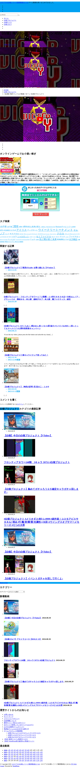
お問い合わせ (8, 714)
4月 (17, 750)
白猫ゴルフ (8, 24)
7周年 (15, 226)
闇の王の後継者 (19, 241)
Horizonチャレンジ (63, 227)
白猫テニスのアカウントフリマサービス (22, 735)
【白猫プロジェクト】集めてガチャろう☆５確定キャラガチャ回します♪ (34, 682)
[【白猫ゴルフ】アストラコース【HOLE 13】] (11, 635)
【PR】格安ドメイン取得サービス (16, 739)
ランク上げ (11, 239)
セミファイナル (43, 236)
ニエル (67, 236)
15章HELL (43, 226)
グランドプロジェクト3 (71, 234)
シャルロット (23, 236)
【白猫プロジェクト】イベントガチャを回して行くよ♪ (33, 578)
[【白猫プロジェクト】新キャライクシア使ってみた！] (11, 351)
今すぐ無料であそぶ (7, 184)
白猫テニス (8, 22)
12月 (41, 752)
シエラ (14, 236)
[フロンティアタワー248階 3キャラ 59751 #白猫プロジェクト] (11, 656)
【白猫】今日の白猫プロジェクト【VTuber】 (28, 435)
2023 (5, 756)
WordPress (16, 766)
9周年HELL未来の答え (31, 227)
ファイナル (73, 236)
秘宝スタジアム (10, 241)
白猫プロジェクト (10, 20)
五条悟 (37, 239)
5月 (20, 750)
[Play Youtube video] (40, 119)
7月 (25, 750)
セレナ (53, 236)
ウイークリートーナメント (55, 229)
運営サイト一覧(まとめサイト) (14, 723)
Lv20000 (73, 226)
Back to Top (4, 583)
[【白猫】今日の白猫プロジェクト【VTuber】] (11, 614)
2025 (5, 752)
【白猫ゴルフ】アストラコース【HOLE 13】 (22, 639)
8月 (28, 750)
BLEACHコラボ (50, 226)
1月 (9, 750)
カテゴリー (4, 592)
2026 (5, 750)
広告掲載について (10, 721)
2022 (5, 758)
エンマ (7, 234)
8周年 (20, 226)
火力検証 (73, 239)
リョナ (32, 239)
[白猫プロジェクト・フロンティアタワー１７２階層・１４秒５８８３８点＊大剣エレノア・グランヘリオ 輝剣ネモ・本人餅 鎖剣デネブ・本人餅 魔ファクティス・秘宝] (11, 293)
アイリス (21, 230)
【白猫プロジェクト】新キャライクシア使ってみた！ (26, 355)
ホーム (6, 18)
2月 (12, 750)
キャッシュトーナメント (31, 234)
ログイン (20, 404)
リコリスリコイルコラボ (23, 239)
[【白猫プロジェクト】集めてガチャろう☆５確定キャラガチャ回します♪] (11, 677)
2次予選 (9, 226)
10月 (34, 752)
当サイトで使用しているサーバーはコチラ (19, 725)
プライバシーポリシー (12, 718)
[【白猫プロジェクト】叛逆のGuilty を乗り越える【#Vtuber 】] (11, 263)
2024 (5, 754)
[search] (19, 15)
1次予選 (3, 227)
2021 (5, 760)
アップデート (32, 230)
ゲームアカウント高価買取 (13, 731)
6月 (23, 750)
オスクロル (14, 234)
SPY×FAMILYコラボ (8, 230)
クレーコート (53, 233)
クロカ (60, 233)
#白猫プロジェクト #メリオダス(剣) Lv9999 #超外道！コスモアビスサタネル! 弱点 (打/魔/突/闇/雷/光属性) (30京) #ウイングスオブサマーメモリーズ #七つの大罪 (41, 522)
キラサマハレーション (44, 234)
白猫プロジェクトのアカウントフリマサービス (24, 733)
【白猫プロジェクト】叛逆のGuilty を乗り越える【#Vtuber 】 (30, 268)
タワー (58, 236)
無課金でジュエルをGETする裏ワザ (16, 729)
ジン (34, 236)
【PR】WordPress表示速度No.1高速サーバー (19, 741)
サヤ (10, 236)
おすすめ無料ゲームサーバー (14, 727)
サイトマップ (8, 716)
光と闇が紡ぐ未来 (48, 239)
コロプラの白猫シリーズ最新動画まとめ (26, 764)
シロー (31, 236)
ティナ (62, 237)
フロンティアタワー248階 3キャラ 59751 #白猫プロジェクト (37, 462)
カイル (21, 234)
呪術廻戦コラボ (63, 239)
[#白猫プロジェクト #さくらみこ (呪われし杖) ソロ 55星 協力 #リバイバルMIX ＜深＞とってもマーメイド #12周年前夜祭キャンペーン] (11, 322)
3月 (14, 750)
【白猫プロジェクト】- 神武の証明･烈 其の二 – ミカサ (26, 387)
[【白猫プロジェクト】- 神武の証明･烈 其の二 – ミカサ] (11, 383)
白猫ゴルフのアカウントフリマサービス (22, 737)
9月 (31, 752)
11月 (37, 752)
